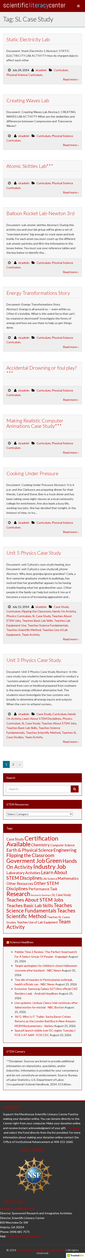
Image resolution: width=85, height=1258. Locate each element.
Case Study (61, 606)
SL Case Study (41, 616)
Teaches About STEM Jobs (58, 723)
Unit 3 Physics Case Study (33, 660)
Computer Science (62, 845)
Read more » (71, 79)
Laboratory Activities (23, 872)
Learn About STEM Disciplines (41, 718)
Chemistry (40, 844)
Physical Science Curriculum (24, 75)
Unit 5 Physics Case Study (33, 553)
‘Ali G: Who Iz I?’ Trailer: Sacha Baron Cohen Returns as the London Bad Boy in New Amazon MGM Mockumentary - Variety (45, 1021)
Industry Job (49, 866)
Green (54, 860)
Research (18, 893)
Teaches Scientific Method (23, 630)
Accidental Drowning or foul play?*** (41, 370)
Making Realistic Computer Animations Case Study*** (35, 423)
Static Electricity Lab (28, 39)
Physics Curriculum (18, 616)
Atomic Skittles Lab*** (29, 166)
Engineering (64, 849)
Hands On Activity (64, 611)
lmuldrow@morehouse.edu (24, 1236)
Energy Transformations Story (38, 293)
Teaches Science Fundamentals (47, 625)
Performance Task (42, 889)
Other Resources (19, 883)
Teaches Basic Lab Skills (37, 620)
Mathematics (68, 878)
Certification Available (32, 841)
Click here (73, 1128)
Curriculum (61, 70)
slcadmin (41, 70)
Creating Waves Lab (27, 100)
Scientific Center (34, 5)
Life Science (49, 878)
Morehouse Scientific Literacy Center (41, 1250)
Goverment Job (25, 860)
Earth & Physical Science (29, 849)
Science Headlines (21, 942)
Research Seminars (41, 895)
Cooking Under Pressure (32, 473)
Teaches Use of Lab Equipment (37, 922)
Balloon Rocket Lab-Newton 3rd (40, 213)
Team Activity (30, 634)
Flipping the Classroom (36, 611)
